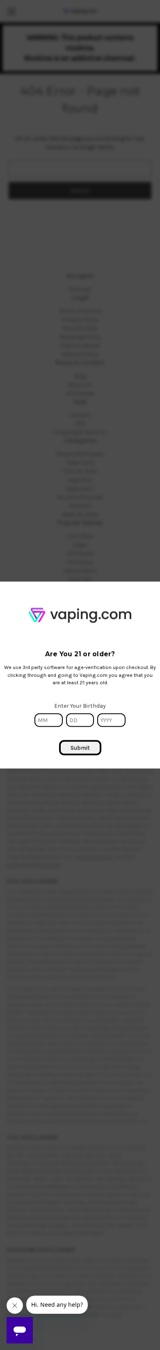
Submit (80, 747)
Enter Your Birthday (80, 705)
